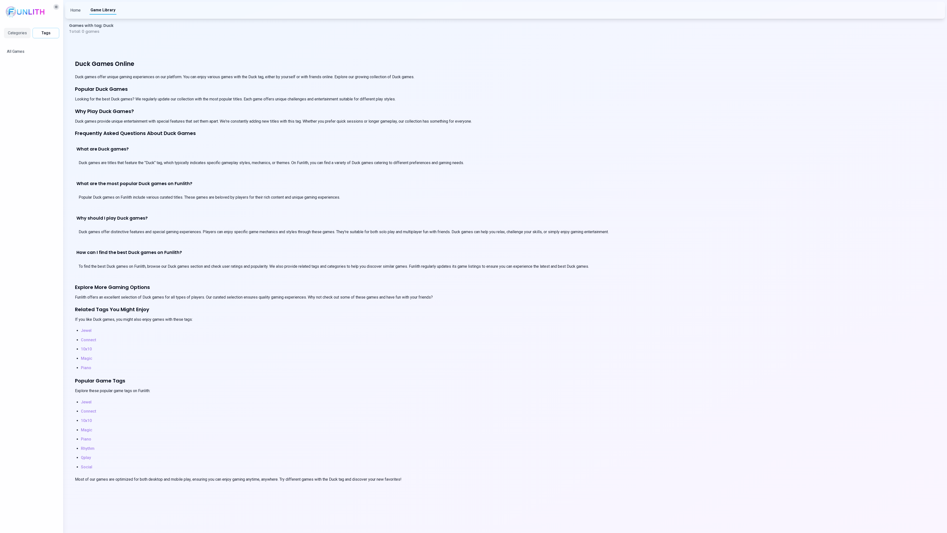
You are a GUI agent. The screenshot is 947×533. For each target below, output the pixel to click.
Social (86, 467)
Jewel (86, 330)
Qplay (86, 457)
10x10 (86, 349)
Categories (17, 33)
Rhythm (87, 448)
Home (75, 10)
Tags (46, 33)
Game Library (103, 10)
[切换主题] (56, 7)
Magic (86, 358)
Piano (86, 367)
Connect (88, 340)
